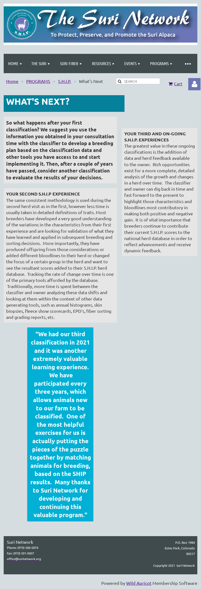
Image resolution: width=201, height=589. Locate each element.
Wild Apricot (138, 583)
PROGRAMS (38, 81)
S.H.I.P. (64, 81)
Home (12, 81)
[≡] (187, 63)
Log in (194, 84)
